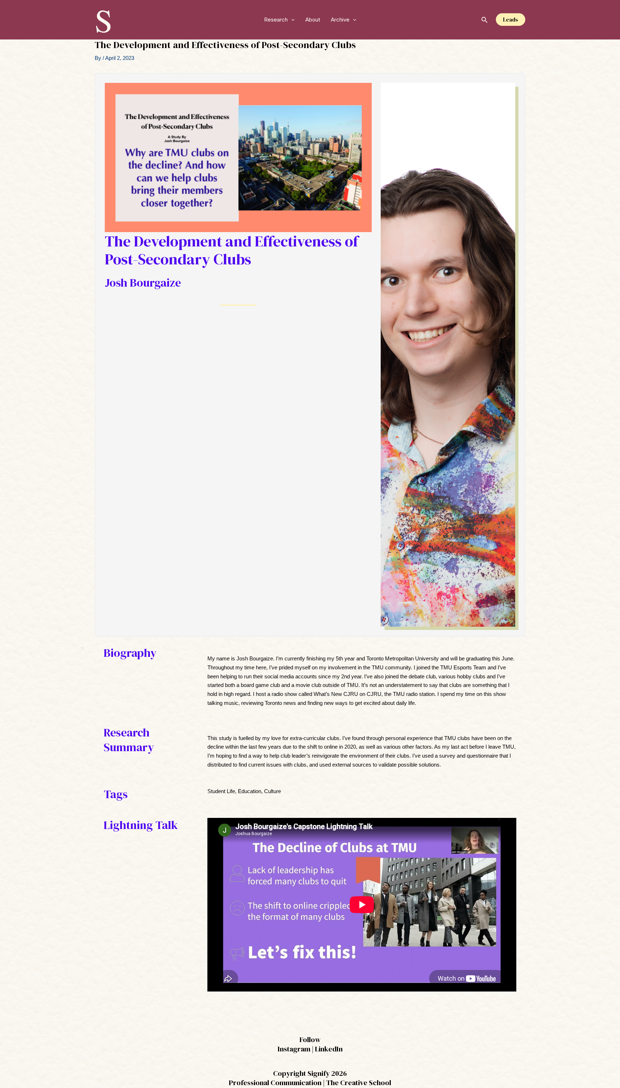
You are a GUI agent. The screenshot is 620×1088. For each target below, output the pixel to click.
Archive (340, 19)
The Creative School (358, 1083)
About (312, 19)
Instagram (294, 1049)
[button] (291, 19)
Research (276, 19)
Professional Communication (275, 1083)
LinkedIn (329, 1049)
